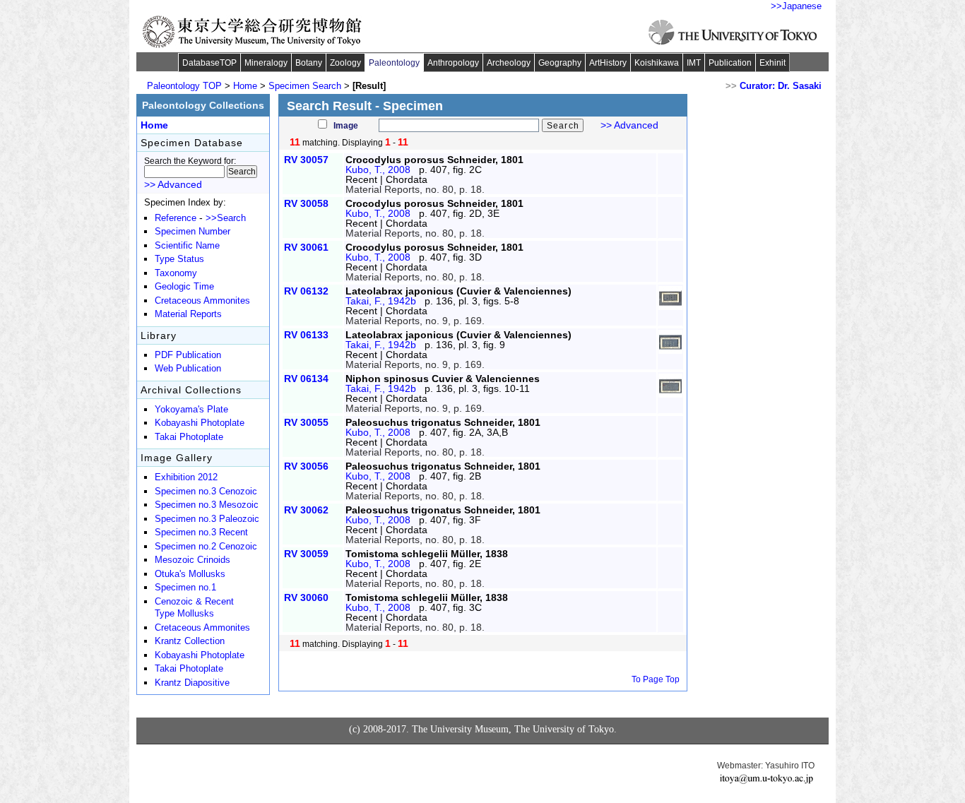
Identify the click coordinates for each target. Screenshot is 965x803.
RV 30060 (306, 597)
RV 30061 (306, 247)
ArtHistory (608, 63)
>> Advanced (629, 125)
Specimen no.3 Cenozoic (206, 491)
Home (245, 86)
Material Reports (188, 314)
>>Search (226, 218)
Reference (175, 218)
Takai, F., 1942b (380, 301)
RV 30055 (306, 422)
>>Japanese (796, 6)
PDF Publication (188, 355)
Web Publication (188, 369)
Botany (308, 63)
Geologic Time (184, 287)
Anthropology (453, 63)
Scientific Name (187, 246)
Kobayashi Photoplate (199, 423)
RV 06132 (306, 291)
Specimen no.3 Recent (201, 532)
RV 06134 (306, 378)
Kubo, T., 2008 (377, 169)
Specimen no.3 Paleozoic (207, 519)
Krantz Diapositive (192, 683)
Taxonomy (176, 273)
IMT (694, 63)
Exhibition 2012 (186, 477)
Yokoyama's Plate (191, 410)
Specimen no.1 (185, 588)
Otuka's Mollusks (190, 574)
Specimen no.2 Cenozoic (206, 547)
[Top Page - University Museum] (252, 31)
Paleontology (394, 63)
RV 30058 (306, 203)
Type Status (179, 259)
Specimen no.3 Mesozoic (207, 505)
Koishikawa (656, 63)
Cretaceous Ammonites (202, 301)
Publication (730, 63)
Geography (559, 63)
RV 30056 (306, 466)
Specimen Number (192, 232)
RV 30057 (306, 159)
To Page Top (656, 679)
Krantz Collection (190, 641)
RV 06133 (306, 334)
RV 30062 (306, 510)
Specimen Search (304, 86)
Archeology (509, 63)
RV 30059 (306, 553)
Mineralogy (266, 63)
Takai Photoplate (189, 437)
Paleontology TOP (184, 86)
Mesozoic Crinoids (192, 560)
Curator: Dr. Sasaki (781, 86)
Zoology (345, 63)
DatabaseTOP (209, 63)
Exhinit (772, 63)
